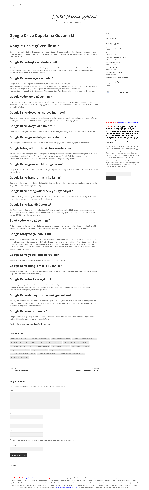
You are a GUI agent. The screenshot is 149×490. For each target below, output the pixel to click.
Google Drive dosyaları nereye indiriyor (84, 339)
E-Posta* (12, 422)
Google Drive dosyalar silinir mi (61, 339)
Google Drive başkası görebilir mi (39, 339)
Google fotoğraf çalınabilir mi (47, 354)
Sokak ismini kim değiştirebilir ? (115, 72)
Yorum (11, 391)
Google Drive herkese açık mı (60, 346)
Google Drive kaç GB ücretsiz (80, 346)
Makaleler (18, 334)
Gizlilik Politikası (21, 5)
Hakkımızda (41, 5)
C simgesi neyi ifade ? (112, 38)
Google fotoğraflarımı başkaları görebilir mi (71, 354)
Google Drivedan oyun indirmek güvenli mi (23, 354)
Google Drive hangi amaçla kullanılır (39, 346)
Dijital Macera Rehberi (74, 17)
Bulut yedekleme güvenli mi (18, 339)
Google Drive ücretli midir (39, 350)
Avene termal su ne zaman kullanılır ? (116, 58)
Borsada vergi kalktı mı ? (113, 62)
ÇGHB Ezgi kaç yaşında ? (113, 43)
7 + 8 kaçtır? (13, 445)
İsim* (11, 413)
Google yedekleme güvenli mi (19, 357)
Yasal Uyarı (32, 5)
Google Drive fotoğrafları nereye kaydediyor (23, 342)
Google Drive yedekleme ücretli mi (60, 350)
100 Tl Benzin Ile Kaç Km (19, 370)
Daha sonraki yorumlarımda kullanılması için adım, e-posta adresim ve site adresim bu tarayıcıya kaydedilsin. (43, 440)
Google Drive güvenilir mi (18, 346)
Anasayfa (12, 5)
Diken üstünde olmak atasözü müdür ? (117, 77)
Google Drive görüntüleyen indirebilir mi (76, 342)
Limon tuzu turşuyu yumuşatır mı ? (115, 48)
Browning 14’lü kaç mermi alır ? (114, 53)
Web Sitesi (13, 431)
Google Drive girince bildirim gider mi (50, 342)
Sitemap (13, 466)
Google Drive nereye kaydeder (19, 350)
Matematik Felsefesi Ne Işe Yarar (38, 324)
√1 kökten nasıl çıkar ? (112, 67)
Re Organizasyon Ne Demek (87, 370)
